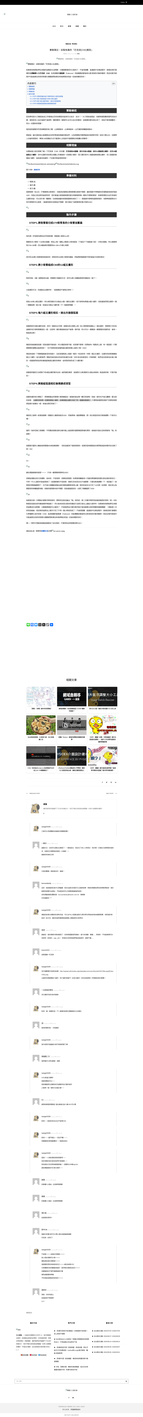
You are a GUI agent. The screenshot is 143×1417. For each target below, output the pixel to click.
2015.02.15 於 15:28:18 (56, 910)
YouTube (34, 1355)
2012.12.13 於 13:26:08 (52, 1290)
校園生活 (44, 531)
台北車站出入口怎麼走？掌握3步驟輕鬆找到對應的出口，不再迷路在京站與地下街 (71, 1340)
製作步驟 (32, 94)
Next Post (109, 793)
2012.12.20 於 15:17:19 (52, 1213)
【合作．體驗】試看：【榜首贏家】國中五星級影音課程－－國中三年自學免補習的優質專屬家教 (102, 739)
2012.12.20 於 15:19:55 (50, 1196)
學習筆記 (74, 44)
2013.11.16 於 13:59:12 (55, 1056)
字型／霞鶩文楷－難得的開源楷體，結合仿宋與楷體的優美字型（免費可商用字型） (71, 1368)
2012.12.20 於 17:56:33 (56, 1153)
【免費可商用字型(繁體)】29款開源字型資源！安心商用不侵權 (71, 1332)
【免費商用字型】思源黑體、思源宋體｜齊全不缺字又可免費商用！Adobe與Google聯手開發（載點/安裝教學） (71, 1350)
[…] (17, 1350)
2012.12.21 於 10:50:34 (49, 1100)
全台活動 (25, 1355)
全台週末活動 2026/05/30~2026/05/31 (107, 1352)
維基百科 (37, 169)
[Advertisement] (71, 554)
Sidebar (123, 2)
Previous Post (35, 793)
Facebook (43, 1355)
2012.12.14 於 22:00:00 (57, 1250)
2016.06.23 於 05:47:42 (56, 867)
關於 (85, 26)
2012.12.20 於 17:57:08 (56, 1133)
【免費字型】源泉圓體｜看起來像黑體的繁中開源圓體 (71, 1360)
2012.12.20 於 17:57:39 (56, 1116)
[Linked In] (115, 782)
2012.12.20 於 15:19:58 (50, 1180)
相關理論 (32, 89)
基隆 (69, 26)
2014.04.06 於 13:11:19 (59, 990)
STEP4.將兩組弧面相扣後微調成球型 (44, 103)
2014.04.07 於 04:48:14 (57, 967)
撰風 (78, 53)
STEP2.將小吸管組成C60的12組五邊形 (45, 99)
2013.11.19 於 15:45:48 (56, 1040)
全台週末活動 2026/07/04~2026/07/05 (107, 1331)
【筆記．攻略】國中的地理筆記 (41, 708)
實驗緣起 (32, 86)
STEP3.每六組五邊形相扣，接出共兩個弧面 (46, 101)
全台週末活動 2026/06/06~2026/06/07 (107, 1347)
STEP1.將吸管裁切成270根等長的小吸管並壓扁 (47, 96)
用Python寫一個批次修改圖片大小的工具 (102, 708)
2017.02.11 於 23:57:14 (52, 843)
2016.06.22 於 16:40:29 (57, 883)
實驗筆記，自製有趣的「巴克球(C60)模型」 (71, 50)
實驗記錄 (68, 44)
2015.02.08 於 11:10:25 (50, 930)
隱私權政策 (75, 1415)
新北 (62, 26)
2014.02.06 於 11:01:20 (50, 1023)
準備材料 (32, 91)
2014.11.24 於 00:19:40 (55, 950)
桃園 (77, 26)
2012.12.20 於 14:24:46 (53, 1230)
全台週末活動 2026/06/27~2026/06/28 (107, 1336)
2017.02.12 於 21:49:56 (56, 827)
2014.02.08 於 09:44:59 (57, 1007)
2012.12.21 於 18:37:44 (56, 1073)
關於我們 (67, 1415)
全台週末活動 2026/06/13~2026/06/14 (107, 1341)
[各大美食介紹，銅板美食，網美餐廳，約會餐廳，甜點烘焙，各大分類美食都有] (41, 725)
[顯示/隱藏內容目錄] (112, 83)
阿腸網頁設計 (76, 1409)
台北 (54, 26)
